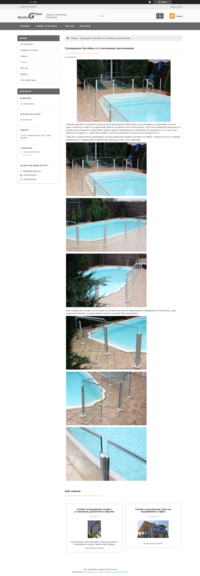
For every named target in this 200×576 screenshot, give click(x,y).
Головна (25, 26)
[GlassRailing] (29, 18)
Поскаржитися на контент (94, 572)
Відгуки (23, 74)
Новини (74, 38)
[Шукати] (160, 16)
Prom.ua (113, 569)
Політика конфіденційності (117, 572)
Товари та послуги (46, 26)
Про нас (69, 26)
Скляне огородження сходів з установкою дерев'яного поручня (94, 510)
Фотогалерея (26, 44)
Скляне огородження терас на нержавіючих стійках (153, 510)
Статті (23, 62)
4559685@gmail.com (32, 171)
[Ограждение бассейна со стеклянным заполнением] (123, 90)
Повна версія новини (94, 548)
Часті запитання (28, 80)
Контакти (85, 26)
